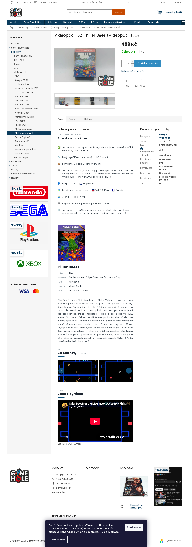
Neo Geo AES (21, 96)
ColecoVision (22, 84)
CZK (163, 2)
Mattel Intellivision (24, 116)
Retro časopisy (22, 157)
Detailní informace (131, 71)
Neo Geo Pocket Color (26, 108)
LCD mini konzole (24, 92)
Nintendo (19, 59)
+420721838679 (64, 478)
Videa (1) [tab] (73, 118)
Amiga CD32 (21, 80)
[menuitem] (14, 22)
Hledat (118, 12)
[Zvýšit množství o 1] (132, 61)
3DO (17, 76)
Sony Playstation (20, 47)
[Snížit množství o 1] (132, 65)
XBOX (14, 165)
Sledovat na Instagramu (136, 506)
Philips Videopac (23, 128)
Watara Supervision (25, 149)
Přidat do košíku (149, 63)
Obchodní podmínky (93, 2)
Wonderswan (22, 153)
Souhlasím (134, 527)
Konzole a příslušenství (23, 173)
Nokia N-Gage (22, 112)
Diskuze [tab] (88, 118)
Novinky (15, 43)
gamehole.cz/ (63, 487)
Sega (17, 63)
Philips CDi (20, 124)
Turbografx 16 (22, 141)
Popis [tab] (60, 118)
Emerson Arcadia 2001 (26, 88)
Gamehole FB (63, 483)
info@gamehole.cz (66, 474)
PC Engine (20, 120)
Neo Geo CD (21, 100)
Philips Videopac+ (24, 133)
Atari (16, 68)
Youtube (60, 492)
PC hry (14, 169)
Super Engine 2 (23, 137)
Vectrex (19, 145)
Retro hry (16, 51)
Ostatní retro (21, 72)
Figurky (15, 177)
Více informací (110, 532)
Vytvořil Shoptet (174, 540)
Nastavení (58, 539)
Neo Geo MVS (22, 104)
